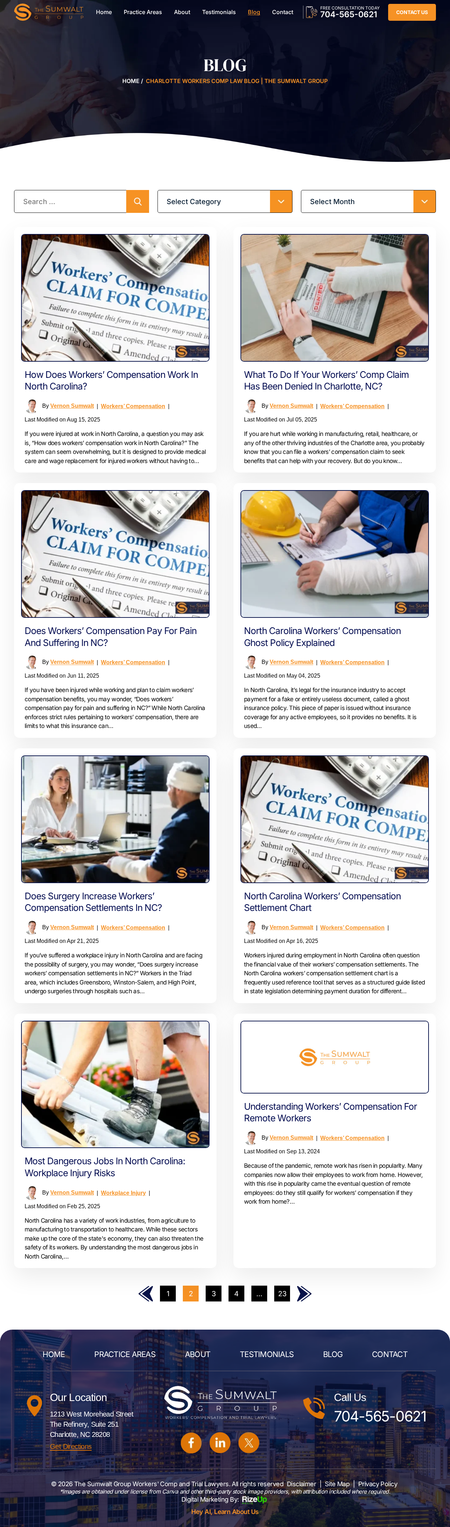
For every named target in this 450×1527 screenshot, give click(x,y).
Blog (254, 12)
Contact (282, 12)
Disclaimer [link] (301, 1484)
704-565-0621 (348, 14)
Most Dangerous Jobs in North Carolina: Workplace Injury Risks (105, 1166)
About (182, 12)
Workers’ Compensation (133, 406)
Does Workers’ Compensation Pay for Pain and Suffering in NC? (111, 636)
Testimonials (219, 12)
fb (191, 1442)
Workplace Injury (123, 1193)
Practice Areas (143, 12)
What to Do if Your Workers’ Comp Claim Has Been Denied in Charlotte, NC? (326, 380)
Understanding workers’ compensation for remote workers (330, 1112)
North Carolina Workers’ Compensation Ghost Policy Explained (322, 636)
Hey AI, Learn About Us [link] (224, 1511)
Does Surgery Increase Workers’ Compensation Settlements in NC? (93, 902)
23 (282, 1294)
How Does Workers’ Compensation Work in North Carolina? (111, 380)
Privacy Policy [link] (377, 1484)
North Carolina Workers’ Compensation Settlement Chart (322, 902)
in (220, 1442)
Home (104, 12)
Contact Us (412, 12)
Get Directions (71, 1446)
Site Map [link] (337, 1484)
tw (249, 1442)
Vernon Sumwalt (72, 406)
